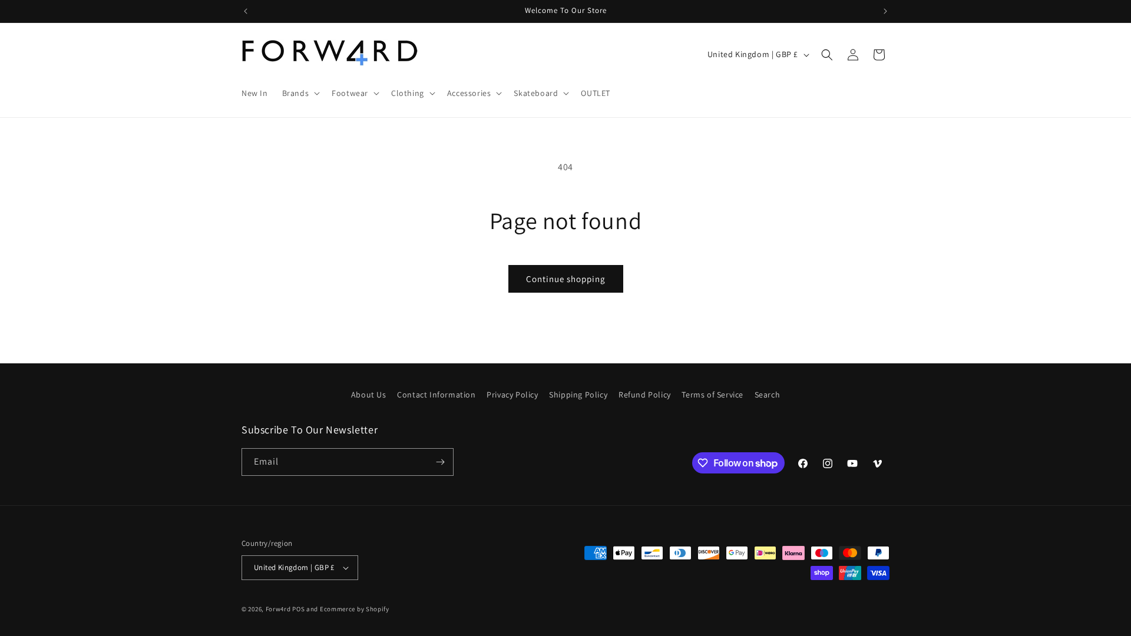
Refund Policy (645, 394)
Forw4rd (278, 609)
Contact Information (436, 394)
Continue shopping (566, 278)
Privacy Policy (512, 394)
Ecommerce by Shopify (354, 609)
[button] (300, 93)
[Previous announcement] (246, 11)
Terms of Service (712, 394)
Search (768, 394)
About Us (368, 394)
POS (298, 609)
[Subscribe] (440, 462)
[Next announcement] (885, 11)
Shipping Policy (578, 394)
